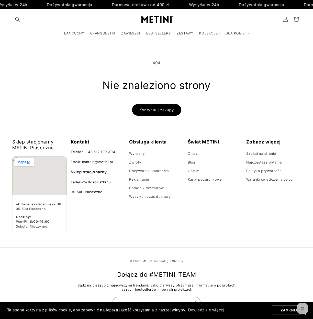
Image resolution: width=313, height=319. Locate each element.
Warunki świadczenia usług (269, 179)
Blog (191, 162)
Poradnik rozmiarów (146, 188)
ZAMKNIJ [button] (289, 310)
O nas (193, 153)
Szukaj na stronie (261, 153)
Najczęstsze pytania (264, 162)
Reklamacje (139, 179)
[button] (17, 19)
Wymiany (137, 153)
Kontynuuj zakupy (156, 110)
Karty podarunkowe (205, 179)
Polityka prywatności (264, 171)
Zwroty (135, 162)
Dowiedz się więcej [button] (206, 310)
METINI (148, 261)
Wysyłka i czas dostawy (150, 196)
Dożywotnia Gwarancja (149, 171)
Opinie (193, 171)
